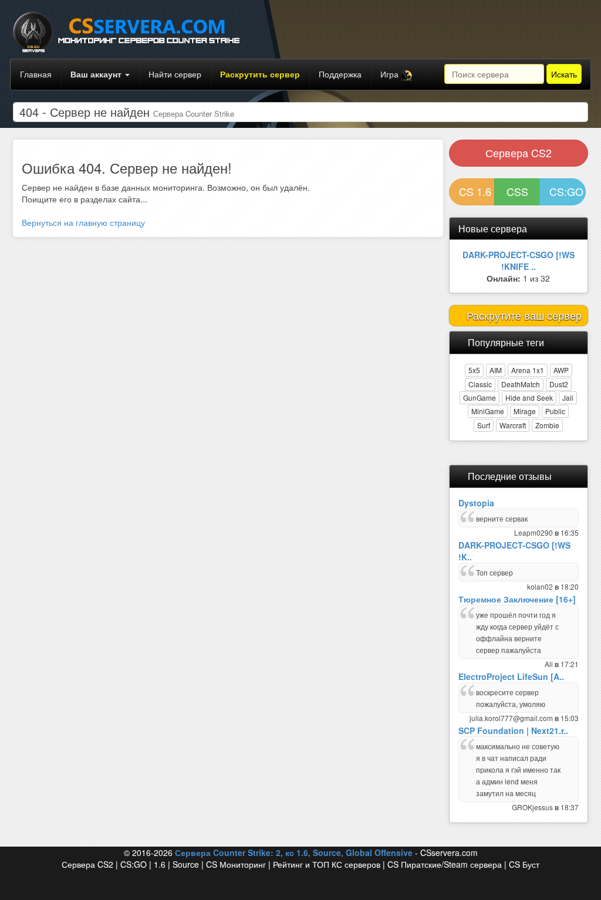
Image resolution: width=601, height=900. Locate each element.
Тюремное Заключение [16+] (517, 599)
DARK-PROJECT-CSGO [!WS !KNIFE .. (518, 260)
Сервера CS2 (518, 152)
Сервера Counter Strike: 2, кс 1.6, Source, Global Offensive (294, 852)
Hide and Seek (529, 397)
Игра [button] (390, 74)
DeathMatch (520, 384)
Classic (480, 384)
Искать (564, 74)
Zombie (547, 425)
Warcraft (512, 425)
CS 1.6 (475, 191)
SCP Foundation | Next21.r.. (513, 730)
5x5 (474, 370)
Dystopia (476, 503)
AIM (495, 370)
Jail (567, 397)
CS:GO (566, 191)
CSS (517, 191)
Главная (36, 74)
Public (555, 411)
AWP (561, 370)
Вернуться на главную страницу (83, 222)
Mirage (525, 411)
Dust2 (558, 384)
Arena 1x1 (527, 370)
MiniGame (487, 411)
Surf (483, 425)
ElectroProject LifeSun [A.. (511, 676)
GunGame (479, 397)
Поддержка (340, 74)
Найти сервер (174, 74)
